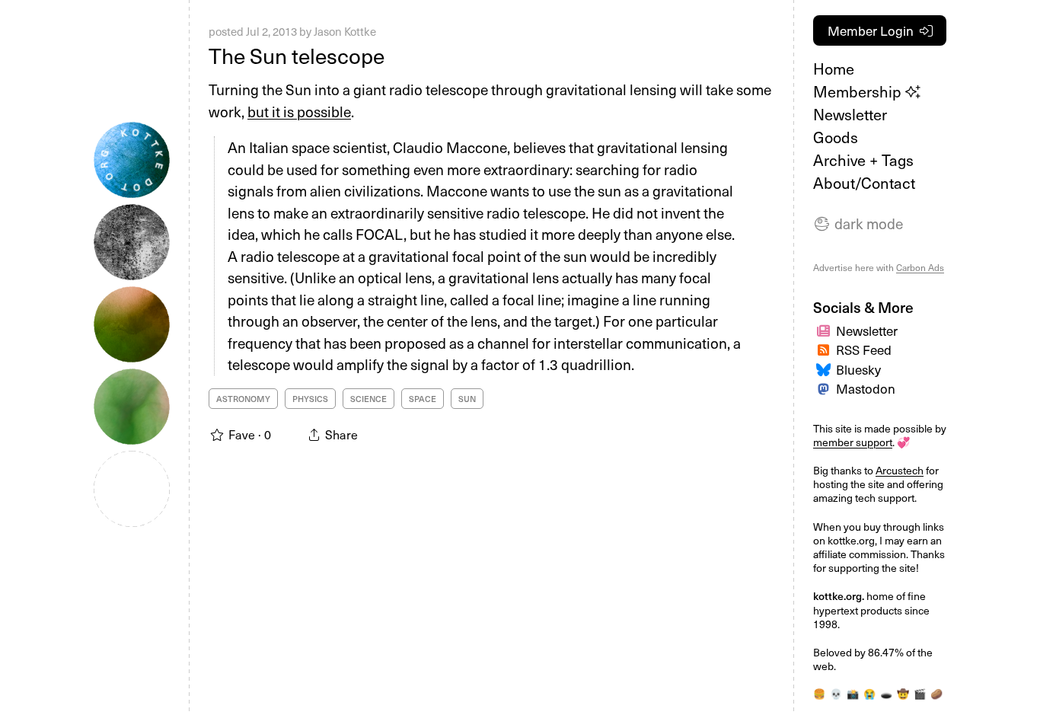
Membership (859, 91)
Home (833, 68)
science (368, 398)
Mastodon (865, 388)
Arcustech (900, 470)
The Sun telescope (296, 55)
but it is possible (299, 111)
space (422, 398)
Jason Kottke (345, 31)
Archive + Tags (863, 159)
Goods (835, 137)
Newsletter (850, 114)
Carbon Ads (920, 267)
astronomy (243, 398)
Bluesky (858, 369)
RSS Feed (864, 349)
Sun (467, 398)
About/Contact (864, 182)
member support (852, 442)
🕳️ (886, 693)
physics (310, 398)
